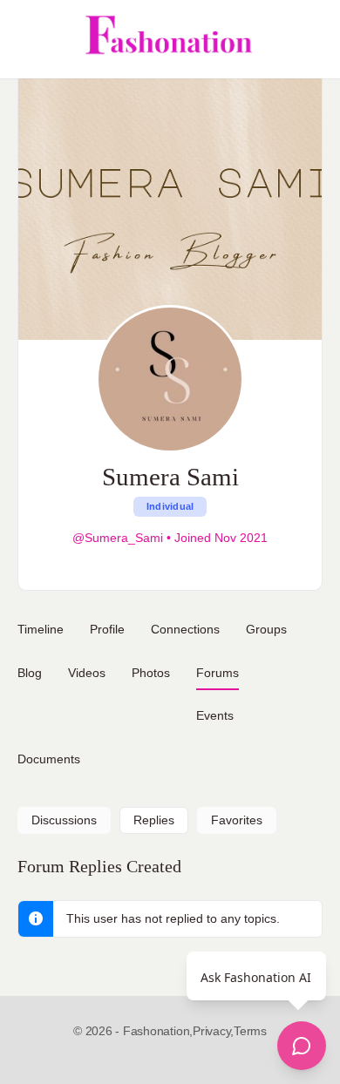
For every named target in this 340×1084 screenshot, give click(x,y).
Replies (153, 820)
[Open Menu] (27, 39)
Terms (250, 1031)
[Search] (307, 39)
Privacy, (213, 1031)
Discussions (64, 820)
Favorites (236, 820)
